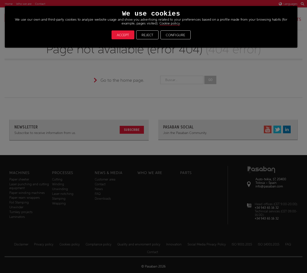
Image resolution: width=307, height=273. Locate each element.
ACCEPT (123, 35)
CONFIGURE (175, 35)
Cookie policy (169, 23)
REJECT (147, 35)
